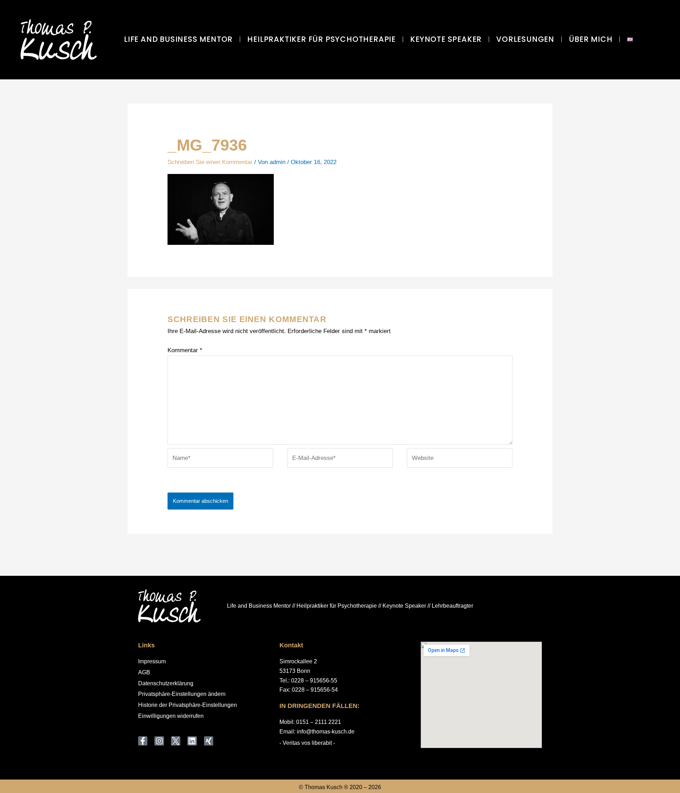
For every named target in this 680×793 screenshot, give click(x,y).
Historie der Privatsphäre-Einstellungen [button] (187, 705)
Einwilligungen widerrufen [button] (171, 716)
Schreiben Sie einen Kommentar (210, 162)
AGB (144, 672)
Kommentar (185, 350)
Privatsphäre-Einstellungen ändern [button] (182, 694)
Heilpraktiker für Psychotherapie (321, 39)
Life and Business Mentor (178, 39)
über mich (590, 39)
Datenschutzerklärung (165, 683)
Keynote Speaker (446, 39)
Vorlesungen (525, 39)
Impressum (152, 661)
